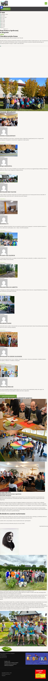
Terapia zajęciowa (5, 492)
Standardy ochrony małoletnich (10, 664)
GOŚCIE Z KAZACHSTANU (8, 136)
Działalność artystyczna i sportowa (10, 494)
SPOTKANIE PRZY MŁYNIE (8, 192)
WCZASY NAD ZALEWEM (7, 255)
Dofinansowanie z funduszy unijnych (11, 662)
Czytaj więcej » (3, 142)
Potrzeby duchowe (5, 495)
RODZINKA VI (4, 224)
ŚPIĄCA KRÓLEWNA (6, 166)
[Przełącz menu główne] (46, 3)
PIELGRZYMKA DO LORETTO (9, 287)
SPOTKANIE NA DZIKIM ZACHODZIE (11, 356)
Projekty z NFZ (7, 661)
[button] (5, 9)
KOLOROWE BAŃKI (5, 323)
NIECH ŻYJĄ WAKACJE (6, 387)
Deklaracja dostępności (8, 665)
